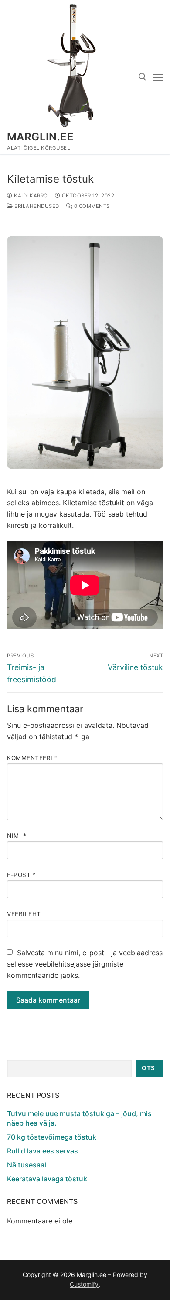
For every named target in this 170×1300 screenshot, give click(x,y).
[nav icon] (158, 77)
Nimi (16, 835)
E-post (21, 874)
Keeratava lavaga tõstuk (47, 1178)
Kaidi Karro (30, 196)
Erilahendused (36, 206)
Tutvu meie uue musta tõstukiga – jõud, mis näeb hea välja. (79, 1118)
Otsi (149, 1067)
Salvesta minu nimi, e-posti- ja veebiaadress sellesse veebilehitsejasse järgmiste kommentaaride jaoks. (85, 964)
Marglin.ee (40, 136)
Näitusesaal (26, 1164)
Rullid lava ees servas (42, 1151)
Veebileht (24, 913)
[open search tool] (142, 77)
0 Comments (91, 206)
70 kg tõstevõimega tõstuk (51, 1137)
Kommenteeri (32, 757)
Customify (84, 1284)
